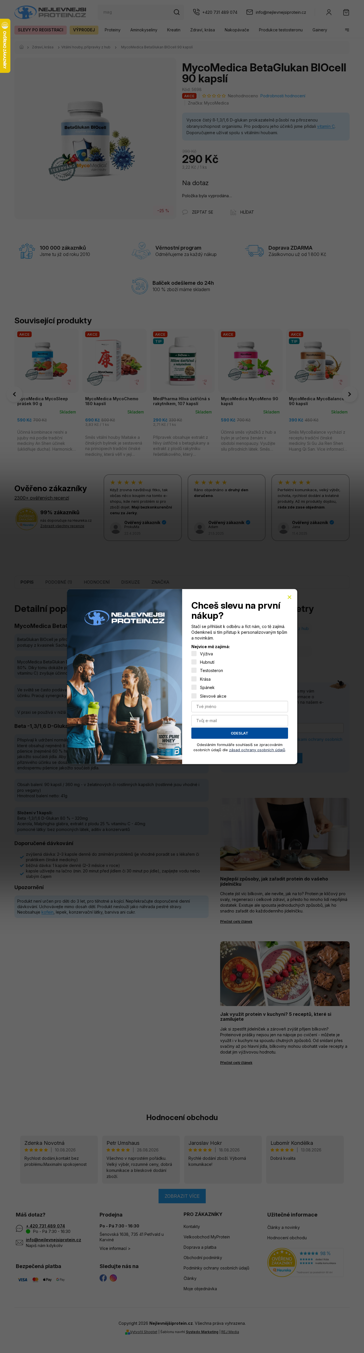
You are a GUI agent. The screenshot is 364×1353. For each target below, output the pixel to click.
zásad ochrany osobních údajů (257, 749)
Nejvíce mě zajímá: (210, 646)
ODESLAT (239, 733)
